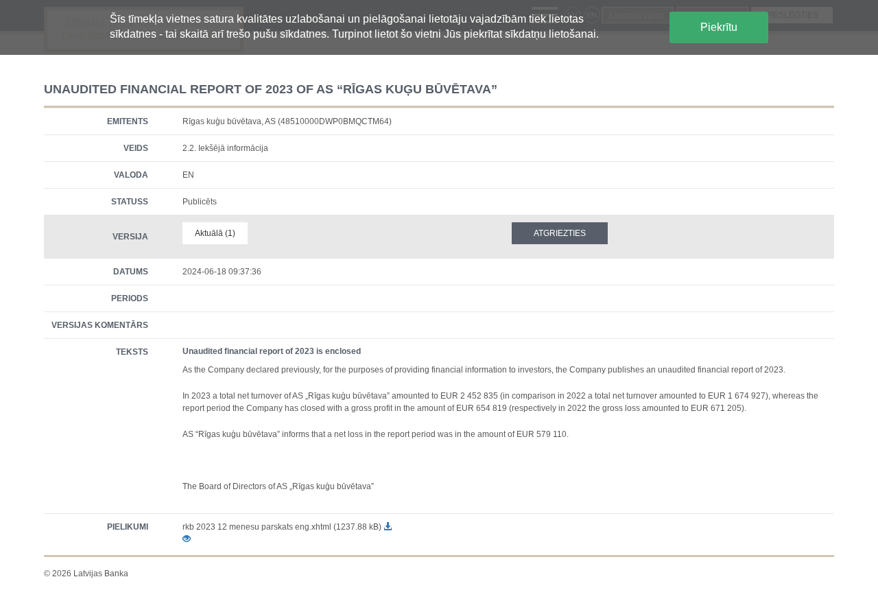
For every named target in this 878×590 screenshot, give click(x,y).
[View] (186, 539)
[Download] (387, 527)
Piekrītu (718, 27)
